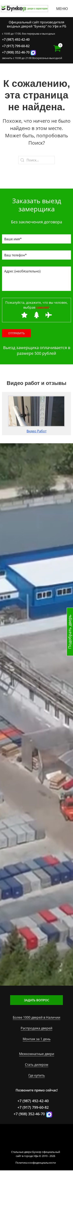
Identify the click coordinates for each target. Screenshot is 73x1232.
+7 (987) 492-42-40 (16, 39)
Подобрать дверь (69, 632)
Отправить (16, 333)
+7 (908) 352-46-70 (16, 52)
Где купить (36, 1075)
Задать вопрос (36, 1000)
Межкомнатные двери (36, 1054)
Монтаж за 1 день (36, 1039)
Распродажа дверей (36, 1028)
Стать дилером (36, 1064)
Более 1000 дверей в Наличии (36, 1017)
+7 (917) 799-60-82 (16, 46)
